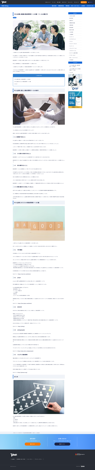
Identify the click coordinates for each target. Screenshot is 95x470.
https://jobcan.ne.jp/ (22, 372)
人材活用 (83, 5)
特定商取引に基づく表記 (21, 459)
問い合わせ (63, 444)
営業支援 (67, 5)
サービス (53, 2)
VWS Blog (4, 6)
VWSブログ (64, 2)
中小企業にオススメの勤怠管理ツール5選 (22, 81)
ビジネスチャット (73, 39)
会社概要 (13, 459)
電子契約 (71, 18)
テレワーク (72, 46)
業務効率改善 (61, 5)
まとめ (15, 83)
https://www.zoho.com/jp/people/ (25, 351)
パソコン (71, 41)
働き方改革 (54, 5)
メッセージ (72, 36)
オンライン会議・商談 (74, 53)
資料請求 (84, 2)
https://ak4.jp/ (21, 326)
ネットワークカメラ (73, 43)
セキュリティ (70, 2)
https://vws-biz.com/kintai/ (24, 274)
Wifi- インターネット (75, 5)
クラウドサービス (90, 5)
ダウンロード (76, 2)
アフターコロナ (72, 55)
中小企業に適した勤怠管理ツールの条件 (22, 79)
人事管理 (71, 34)
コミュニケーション (73, 48)
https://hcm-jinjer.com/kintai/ (25, 303)
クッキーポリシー (30, 459)
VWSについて (48, 2)
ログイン (91, 2)
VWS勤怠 (71, 59)
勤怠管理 (71, 27)
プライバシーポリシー (38, 459)
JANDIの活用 (72, 15)
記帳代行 (71, 20)
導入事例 (59, 2)
